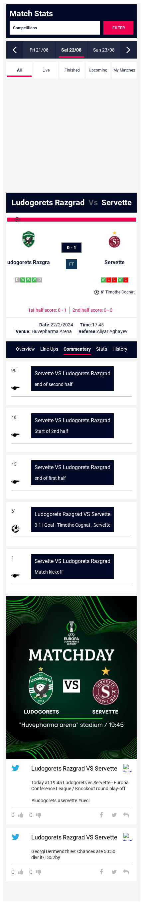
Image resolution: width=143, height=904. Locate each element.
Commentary (77, 349)
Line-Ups (49, 349)
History (119, 349)
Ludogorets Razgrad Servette (72, 202)
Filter (118, 28)
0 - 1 (71, 247)
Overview (25, 349)
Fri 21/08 (39, 50)
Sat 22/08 (71, 50)
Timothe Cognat (118, 292)
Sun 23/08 (104, 50)
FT (71, 264)
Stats (101, 349)
